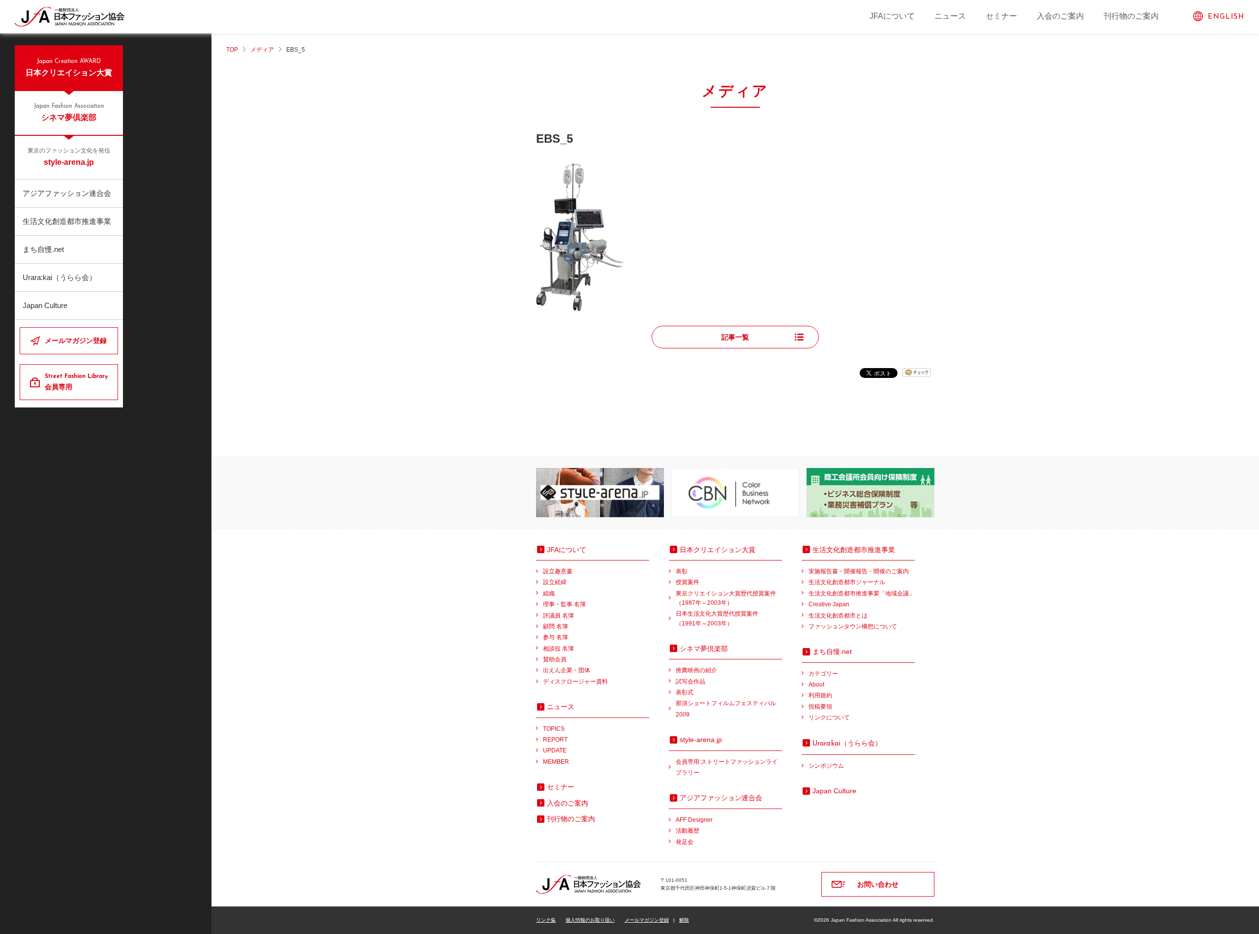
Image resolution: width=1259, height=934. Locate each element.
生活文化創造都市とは (838, 615)
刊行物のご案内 (1131, 16)
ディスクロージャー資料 (575, 681)
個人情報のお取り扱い (590, 920)
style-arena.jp (69, 157)
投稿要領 (820, 706)
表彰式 (684, 692)
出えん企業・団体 (566, 670)
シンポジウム (826, 765)
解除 (684, 920)
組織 (549, 593)
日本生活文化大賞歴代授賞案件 (717, 618)
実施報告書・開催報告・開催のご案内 (859, 571)
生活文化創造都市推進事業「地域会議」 (862, 593)
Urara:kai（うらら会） (59, 277)
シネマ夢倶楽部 (69, 112)
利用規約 (820, 695)
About (816, 684)
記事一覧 (735, 337)
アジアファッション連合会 (67, 193)
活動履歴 (687, 830)
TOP (232, 49)
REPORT (555, 739)
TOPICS (554, 728)
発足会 (684, 842)
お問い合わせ (878, 884)
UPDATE (555, 750)
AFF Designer (694, 819)
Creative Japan (829, 604)
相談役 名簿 (558, 648)
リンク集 (546, 920)
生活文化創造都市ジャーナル (847, 582)
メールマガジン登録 (76, 340)
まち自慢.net (43, 249)
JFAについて (892, 16)
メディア (262, 49)
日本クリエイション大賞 (69, 68)
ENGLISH (1226, 17)
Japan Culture (45, 305)
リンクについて (829, 717)
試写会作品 (690, 681)
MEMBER (556, 761)
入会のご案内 (1060, 16)
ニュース (950, 16)
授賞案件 (687, 582)
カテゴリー (823, 673)
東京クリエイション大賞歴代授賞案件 (726, 598)
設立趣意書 (557, 571)
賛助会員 (555, 659)
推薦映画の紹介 (696, 670)
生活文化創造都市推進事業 (67, 221)
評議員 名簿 (558, 615)
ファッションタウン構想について (853, 626)
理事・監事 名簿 (564, 604)
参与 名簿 (555, 637)
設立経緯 (555, 582)
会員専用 (76, 382)
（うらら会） (847, 743)
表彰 (682, 571)
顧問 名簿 (555, 626)
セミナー (1001, 16)
